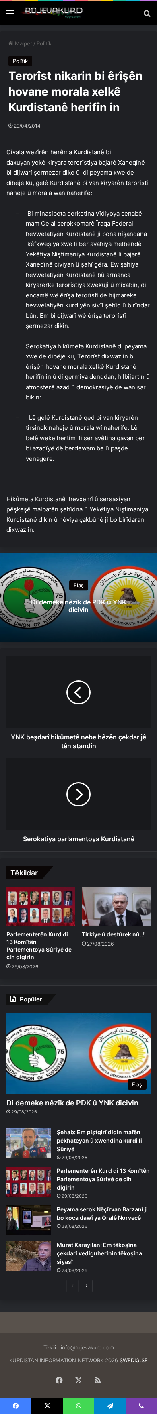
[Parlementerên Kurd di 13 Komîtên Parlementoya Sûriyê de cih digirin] (40, 906)
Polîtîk (44, 43)
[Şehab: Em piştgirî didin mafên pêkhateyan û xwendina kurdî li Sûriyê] (28, 1143)
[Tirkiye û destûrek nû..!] (116, 906)
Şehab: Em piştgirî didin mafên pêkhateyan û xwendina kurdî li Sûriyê (99, 1140)
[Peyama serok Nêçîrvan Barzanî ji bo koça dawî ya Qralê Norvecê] (28, 1220)
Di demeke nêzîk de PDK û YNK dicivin (78, 606)
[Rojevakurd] (52, 13)
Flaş (79, 585)
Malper (22, 43)
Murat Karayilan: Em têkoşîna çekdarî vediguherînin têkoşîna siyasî (99, 1253)
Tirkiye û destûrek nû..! (113, 934)
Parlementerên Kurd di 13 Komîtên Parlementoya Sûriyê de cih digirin (103, 1179)
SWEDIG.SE (134, 1360)
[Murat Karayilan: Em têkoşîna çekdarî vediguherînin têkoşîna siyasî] (28, 1256)
